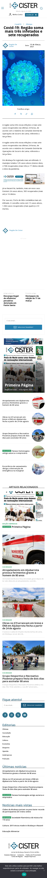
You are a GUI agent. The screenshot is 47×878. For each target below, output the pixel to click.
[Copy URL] (26, 114)
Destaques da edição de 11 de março (33, 298)
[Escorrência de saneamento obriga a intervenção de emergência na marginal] (38, 468)
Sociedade (7, 567)
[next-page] (40, 342)
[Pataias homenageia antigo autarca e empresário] (38, 452)
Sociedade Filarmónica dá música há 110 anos (22, 818)
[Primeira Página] (23, 365)
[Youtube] (24, 715)
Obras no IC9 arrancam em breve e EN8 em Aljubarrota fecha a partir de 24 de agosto (15, 419)
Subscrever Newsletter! (25, 327)
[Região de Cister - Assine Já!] (23, 178)
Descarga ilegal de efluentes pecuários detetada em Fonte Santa (11, 300)
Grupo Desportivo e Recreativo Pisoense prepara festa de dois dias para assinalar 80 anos (15, 435)
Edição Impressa (9, 524)
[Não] (44, 870)
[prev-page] (36, 342)
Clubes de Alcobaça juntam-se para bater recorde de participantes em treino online (23, 810)
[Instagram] (11, 715)
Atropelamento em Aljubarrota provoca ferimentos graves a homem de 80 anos (15, 402)
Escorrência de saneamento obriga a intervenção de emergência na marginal (14, 468)
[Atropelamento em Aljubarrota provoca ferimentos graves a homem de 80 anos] (38, 402)
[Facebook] (15, 114)
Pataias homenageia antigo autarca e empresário (16, 452)
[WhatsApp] (31, 114)
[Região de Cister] (23, 5)
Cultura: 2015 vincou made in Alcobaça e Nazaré (22, 825)
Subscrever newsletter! (34, 705)
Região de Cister (13, 45)
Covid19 (18, 24)
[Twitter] (20, 114)
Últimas (29, 24)
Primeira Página (19, 385)
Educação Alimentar (10, 831)
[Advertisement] (23, 263)
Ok (24, 874)
